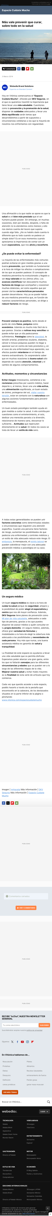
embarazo (7, 541)
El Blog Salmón (32, 1170)
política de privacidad (34, 1030)
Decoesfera (7, 1174)
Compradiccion (8, 1177)
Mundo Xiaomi (8, 1138)
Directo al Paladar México (12, 1199)
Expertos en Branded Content (21, 89)
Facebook (19, 68)
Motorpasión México (34, 1199)
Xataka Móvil (7, 1127)
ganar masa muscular (35, 1084)
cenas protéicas (9, 1084)
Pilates (29, 1062)
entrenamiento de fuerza (36, 1075)
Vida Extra (30, 1127)
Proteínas (6, 1066)
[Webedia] (9, 1113)
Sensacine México (33, 1193)
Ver (27, 908)
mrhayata (15, 789)
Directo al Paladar (9, 1155)
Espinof (29, 1143)
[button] (21, 86)
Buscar (48, 1102)
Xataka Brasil (7, 1193)
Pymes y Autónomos (34, 1174)
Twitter (23, 68)
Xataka (5, 1124)
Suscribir (44, 1025)
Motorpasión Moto (34, 1158)
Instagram (27, 1041)
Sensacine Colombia (34, 1196)
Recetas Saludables (34, 1071)
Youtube (22, 1041)
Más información (28, 1214)
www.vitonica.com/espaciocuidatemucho (22, 700)
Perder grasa (32, 1080)
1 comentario (10, 69)
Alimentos (30, 1066)
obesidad (39, 336)
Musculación (7, 1062)
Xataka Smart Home (10, 1134)
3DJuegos (30, 1124)
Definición (6, 1080)
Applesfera (7, 1131)
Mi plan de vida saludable (14, 618)
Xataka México (8, 1189)
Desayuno (7, 1075)
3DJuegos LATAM (33, 1189)
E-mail (32, 68)
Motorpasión (31, 1155)
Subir (42, 1112)
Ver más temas (10, 1092)
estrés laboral (37, 541)
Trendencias (7, 1170)
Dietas (5, 1071)
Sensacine (30, 1139)
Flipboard (27, 68)
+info (48, 4)
